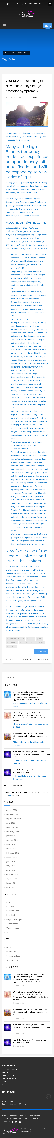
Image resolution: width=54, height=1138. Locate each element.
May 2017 (10, 865)
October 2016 (12, 874)
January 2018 (12, 857)
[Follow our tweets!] (16, 1122)
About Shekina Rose (9, 1069)
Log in (8, 947)
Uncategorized (12, 928)
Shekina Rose (34, 97)
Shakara (40, 643)
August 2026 (11, 810)
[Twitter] (7, 4)
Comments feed (13, 956)
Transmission (27, 659)
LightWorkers (27, 643)
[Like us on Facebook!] (12, 1122)
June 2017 (10, 861)
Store (4, 1082)
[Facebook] (4, 4)
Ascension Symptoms (16, 639)
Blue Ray (15, 795)
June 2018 (10, 844)
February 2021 (12, 831)
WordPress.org (13, 960)
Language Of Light (14, 919)
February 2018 (12, 853)
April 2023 (10, 823)
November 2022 (13, 827)
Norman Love (26, 1131)
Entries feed (11, 951)
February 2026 (12, 814)
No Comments (43, 660)
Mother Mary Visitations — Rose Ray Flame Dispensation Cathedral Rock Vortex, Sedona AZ (31, 736)
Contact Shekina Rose (10, 1079)
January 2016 (12, 883)
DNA (40, 639)
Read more (41, 651)
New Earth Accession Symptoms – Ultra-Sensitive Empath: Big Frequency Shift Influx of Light (31, 754)
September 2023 (13, 818)
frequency (13, 643)
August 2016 (11, 878)
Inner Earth (11, 915)
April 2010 (10, 887)
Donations (6, 1085)
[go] (47, 677)
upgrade (12, 646)
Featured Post (12, 910)
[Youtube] (20, 1122)
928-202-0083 (35, 4)
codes (31, 639)
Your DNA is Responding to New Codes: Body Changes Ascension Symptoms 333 (24, 86)
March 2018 (11, 848)
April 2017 (10, 870)
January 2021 (12, 835)
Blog (19, 659)
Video (8, 932)
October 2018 (12, 840)
